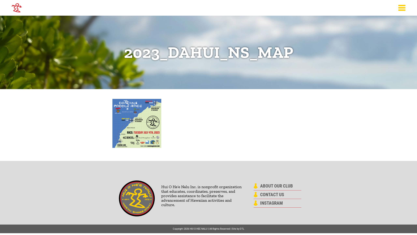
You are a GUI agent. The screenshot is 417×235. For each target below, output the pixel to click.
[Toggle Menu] (401, 8)
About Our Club (276, 186)
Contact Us (272, 194)
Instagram (271, 203)
